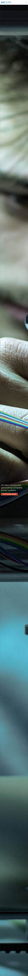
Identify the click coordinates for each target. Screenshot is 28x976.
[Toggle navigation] (26, 2)
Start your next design (9, 494)
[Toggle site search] (24, 2)
